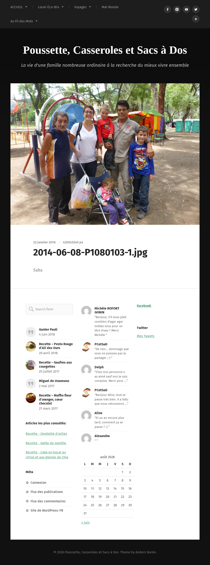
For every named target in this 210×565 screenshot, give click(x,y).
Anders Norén (146, 552)
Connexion (38, 483)
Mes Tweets (145, 336)
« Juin (85, 522)
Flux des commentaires (48, 501)
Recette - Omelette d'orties (46, 434)
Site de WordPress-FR (47, 510)
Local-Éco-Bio (48, 7)
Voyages (80, 7)
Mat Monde (110, 7)
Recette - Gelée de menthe (46, 443)
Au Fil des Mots (21, 21)
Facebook (144, 306)
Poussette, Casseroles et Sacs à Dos (105, 50)
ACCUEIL (16, 7)
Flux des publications (47, 492)
